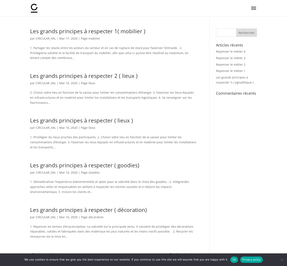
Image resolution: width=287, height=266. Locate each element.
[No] (282, 260)
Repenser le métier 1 (230, 71)
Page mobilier (90, 38)
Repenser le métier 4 (230, 51)
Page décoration (92, 217)
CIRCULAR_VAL (46, 38)
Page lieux (88, 83)
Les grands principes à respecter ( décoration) (88, 210)
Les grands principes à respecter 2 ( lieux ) (84, 76)
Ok (234, 259)
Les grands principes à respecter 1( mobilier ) (87, 31)
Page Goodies (90, 172)
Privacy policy (251, 259)
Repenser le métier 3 (230, 58)
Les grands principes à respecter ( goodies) (84, 165)
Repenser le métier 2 (230, 64)
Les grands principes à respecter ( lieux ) (81, 120)
